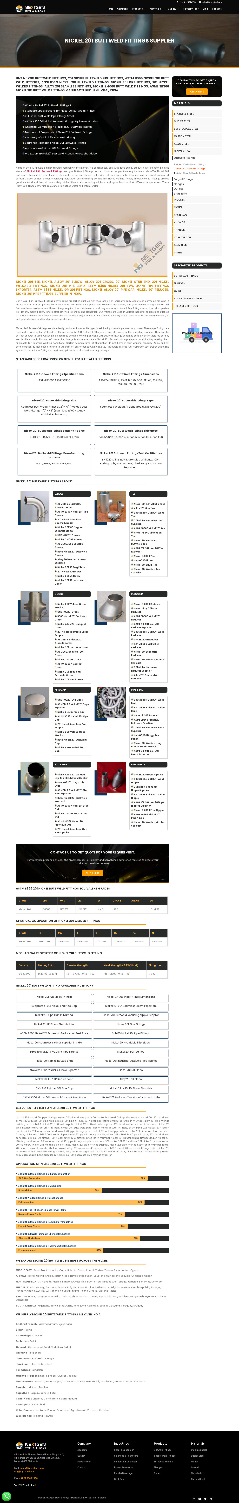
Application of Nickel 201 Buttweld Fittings (51, 148)
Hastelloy (180, 214)
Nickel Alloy (182, 151)
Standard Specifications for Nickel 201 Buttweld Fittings (60, 111)
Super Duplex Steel (186, 128)
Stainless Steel (184, 113)
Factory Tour (191, 8)
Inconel (179, 199)
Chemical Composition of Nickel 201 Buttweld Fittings (58, 127)
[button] (92, 873)
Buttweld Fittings (184, 158)
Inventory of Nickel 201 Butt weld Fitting (50, 137)
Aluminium (180, 245)
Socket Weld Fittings (188, 298)
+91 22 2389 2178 (28, 1478)
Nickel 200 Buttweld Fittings (191, 164)
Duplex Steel (182, 121)
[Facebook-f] (194, 1499)
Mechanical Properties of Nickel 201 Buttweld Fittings (58, 132)
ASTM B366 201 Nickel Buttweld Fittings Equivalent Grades (61, 121)
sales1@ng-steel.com (32, 1468)
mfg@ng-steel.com (24, 1471)
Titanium (179, 230)
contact (217, 8)
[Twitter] (205, 1499)
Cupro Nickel (182, 237)
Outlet (178, 291)
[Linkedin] (211, 1499)
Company (122, 8)
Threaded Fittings (186, 306)
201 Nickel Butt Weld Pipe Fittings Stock (49, 116)
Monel (178, 207)
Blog (205, 8)
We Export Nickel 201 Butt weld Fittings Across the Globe (61, 153)
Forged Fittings (183, 179)
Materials (155, 8)
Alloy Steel (181, 144)
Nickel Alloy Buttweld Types (190, 173)
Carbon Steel (183, 136)
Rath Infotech (99, 1497)
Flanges (179, 184)
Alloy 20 (179, 222)
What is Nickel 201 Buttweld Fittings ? (48, 105)
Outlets (178, 188)
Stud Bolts (180, 193)
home (110, 8)
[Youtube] (199, 1499)
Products (137, 8)
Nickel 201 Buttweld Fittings (190, 168)
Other (178, 252)
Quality (172, 8)
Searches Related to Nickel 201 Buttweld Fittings (55, 143)
